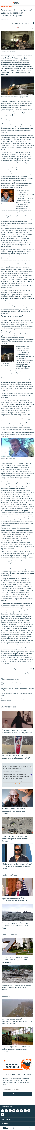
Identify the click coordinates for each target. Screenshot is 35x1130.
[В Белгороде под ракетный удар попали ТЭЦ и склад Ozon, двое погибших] (17, 946)
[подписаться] (2, 1114)
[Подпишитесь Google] (2, 1110)
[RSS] (25, 1110)
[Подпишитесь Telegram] (17, 1110)
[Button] (16, 23)
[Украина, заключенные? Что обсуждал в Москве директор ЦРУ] (17, 887)
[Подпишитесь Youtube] (13, 1110)
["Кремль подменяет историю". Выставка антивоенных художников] (17, 719)
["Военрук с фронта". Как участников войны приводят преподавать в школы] (17, 1036)
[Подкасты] (28, 1110)
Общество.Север (6, 7)
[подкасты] (13, 1128)
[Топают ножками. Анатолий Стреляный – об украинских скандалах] (17, 798)
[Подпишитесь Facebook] (6, 1110)
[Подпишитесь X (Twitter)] (10, 1110)
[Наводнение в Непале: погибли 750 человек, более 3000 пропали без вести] (17, 974)
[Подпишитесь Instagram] (21, 1110)
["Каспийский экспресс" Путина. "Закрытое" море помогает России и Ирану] (17, 912)
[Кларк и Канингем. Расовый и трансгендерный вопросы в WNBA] (17, 745)
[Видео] (21, 1128)
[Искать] (29, 1128)
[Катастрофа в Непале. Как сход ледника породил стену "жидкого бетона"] (17, 825)
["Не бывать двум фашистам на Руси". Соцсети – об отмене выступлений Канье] (17, 853)
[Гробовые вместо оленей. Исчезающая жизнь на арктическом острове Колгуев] (17, 1008)
